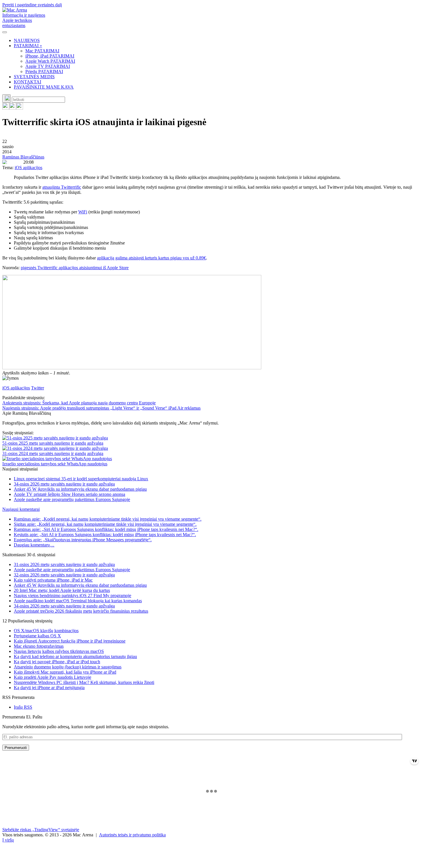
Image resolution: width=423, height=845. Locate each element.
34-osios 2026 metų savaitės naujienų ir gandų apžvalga (64, 483)
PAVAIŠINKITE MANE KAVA (44, 87)
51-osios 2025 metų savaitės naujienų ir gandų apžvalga (52, 443)
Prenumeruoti (16, 747)
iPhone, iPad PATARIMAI (49, 55)
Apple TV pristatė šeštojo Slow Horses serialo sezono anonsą (69, 494)
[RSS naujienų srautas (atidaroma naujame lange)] (5, 108)
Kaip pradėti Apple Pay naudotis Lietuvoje (52, 677)
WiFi (82, 211)
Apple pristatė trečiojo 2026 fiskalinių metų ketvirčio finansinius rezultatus (81, 611)
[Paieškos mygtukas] (6, 98)
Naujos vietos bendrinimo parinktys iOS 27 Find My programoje (72, 595)
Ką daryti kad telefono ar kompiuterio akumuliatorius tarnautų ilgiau (75, 656)
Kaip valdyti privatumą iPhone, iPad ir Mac (53, 580)
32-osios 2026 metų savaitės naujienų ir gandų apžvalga (64, 574)
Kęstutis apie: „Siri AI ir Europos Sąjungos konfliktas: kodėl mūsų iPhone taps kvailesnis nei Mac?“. (105, 534)
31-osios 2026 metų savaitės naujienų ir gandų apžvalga (64, 564)
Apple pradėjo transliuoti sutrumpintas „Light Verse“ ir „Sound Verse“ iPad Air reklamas (101, 408)
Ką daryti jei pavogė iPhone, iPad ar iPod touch (57, 661)
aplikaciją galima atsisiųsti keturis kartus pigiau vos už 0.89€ (151, 257)
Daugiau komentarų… (34, 544)
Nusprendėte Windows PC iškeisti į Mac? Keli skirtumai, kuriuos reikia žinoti (84, 682)
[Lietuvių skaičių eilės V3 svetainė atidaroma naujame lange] (211, 322)
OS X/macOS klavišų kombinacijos (46, 630)
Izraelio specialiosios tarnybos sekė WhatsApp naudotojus (54, 463)
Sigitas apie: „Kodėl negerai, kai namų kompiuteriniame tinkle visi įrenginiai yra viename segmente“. (105, 524)
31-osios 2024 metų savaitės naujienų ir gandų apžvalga (52, 453)
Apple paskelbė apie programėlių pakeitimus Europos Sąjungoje (72, 499)
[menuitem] (217, 40)
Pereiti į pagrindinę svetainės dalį (32, 4)
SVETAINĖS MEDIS (34, 76)
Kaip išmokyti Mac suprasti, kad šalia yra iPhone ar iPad (65, 672)
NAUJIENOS (27, 40)
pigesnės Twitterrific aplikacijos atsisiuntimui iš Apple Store (75, 267)
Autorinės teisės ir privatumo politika (132, 834)
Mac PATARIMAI (42, 50)
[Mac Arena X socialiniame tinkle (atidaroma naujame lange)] (19, 108)
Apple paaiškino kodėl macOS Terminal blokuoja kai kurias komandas (78, 600)
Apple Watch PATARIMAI (50, 61)
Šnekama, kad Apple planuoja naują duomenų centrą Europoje (79, 402)
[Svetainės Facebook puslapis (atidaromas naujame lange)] (12, 108)
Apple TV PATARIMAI (47, 66)
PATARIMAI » (28, 45)
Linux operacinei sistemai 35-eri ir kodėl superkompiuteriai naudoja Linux (81, 478)
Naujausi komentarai (21, 509)
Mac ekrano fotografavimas (39, 646)
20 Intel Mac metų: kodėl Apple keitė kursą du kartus (62, 590)
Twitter (37, 387)
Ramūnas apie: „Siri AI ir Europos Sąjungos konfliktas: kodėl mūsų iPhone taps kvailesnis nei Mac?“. (106, 529)
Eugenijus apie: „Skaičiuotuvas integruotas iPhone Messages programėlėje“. (83, 539)
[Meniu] (4, 32)
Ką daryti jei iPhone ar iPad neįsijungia (49, 687)
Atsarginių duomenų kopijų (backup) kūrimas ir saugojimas (67, 666)
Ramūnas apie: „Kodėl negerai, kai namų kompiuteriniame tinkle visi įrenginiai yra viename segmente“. (107, 519)
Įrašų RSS (23, 707)
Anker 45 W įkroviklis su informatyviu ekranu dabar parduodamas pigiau (80, 489)
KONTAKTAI (27, 81)
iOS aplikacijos (28, 167)
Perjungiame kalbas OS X (37, 635)
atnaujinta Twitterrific (61, 187)
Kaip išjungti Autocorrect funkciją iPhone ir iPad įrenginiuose (69, 640)
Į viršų (8, 840)
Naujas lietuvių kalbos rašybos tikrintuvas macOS (59, 651)
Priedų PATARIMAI (44, 71)
